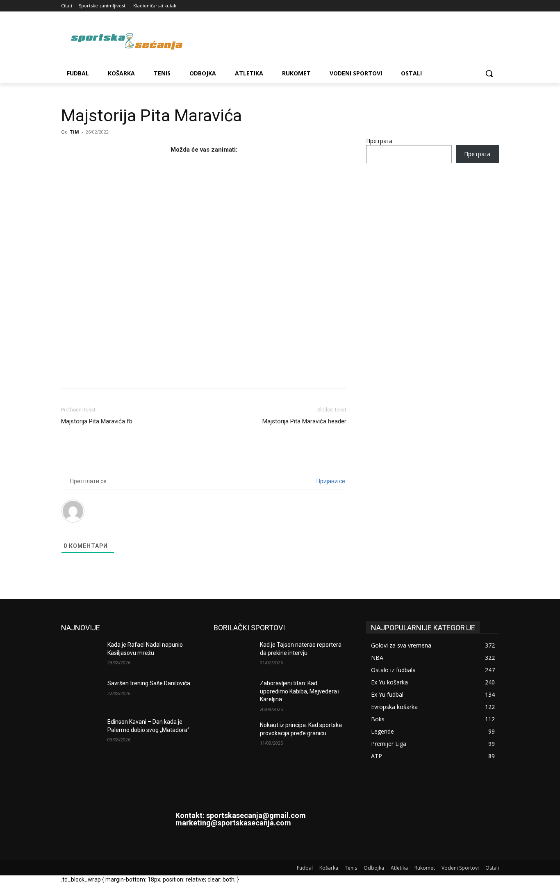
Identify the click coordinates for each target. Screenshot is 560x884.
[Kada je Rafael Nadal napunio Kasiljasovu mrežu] (81, 655)
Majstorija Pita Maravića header (304, 421)
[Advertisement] (203, 244)
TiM (74, 132)
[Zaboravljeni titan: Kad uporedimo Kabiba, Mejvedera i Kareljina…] (233, 693)
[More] (145, 371)
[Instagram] (460, 6)
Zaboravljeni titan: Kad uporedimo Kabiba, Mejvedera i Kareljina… (299, 691)
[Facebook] (448, 6)
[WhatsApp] (126, 371)
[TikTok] (471, 6)
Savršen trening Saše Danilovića (148, 683)
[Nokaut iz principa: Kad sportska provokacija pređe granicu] (233, 735)
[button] (489, 73)
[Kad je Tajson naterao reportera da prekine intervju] (233, 655)
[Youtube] (494, 6)
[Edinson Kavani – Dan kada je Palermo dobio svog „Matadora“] (81, 732)
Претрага (379, 141)
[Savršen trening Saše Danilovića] (81, 693)
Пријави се (330, 481)
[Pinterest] (107, 371)
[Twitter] (482, 6)
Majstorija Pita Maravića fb (96, 421)
